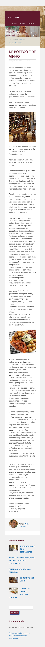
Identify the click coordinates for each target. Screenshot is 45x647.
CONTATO (32, 23)
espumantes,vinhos (15, 43)
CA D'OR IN (13, 17)
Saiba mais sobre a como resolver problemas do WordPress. (19, 635)
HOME (14, 23)
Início (22, 40)
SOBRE (22, 23)
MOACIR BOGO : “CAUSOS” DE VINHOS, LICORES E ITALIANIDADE (22, 561)
